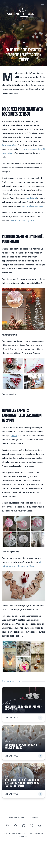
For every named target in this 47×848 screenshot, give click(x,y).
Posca (14, 435)
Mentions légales (16, 818)
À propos (34, 818)
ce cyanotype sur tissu (32, 206)
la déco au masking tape (22, 220)
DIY (23, 42)
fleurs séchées (9, 145)
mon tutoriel (31, 198)
